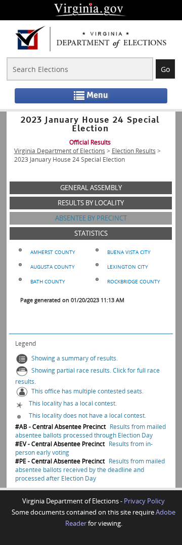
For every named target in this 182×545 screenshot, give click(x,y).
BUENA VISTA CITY (129, 252)
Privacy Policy (144, 500)
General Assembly (91, 187)
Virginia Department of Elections (59, 151)
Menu (97, 95)
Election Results (134, 151)
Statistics (91, 233)
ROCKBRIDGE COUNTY (133, 281)
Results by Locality (91, 202)
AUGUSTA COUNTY (52, 266)
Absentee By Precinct (91, 218)
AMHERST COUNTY (52, 252)
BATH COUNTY (47, 281)
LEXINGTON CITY (127, 266)
